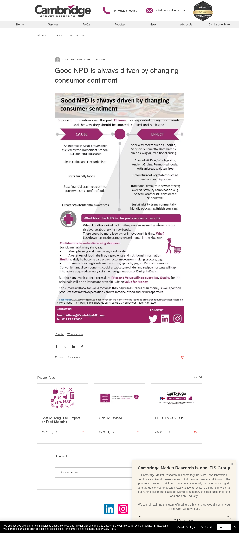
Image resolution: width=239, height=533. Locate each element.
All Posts (42, 35)
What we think (77, 35)
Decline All (206, 527)
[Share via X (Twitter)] (65, 346)
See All (198, 377)
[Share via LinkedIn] (73, 346)
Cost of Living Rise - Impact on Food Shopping (61, 419)
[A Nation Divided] (119, 398)
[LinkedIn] (109, 509)
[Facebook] (123, 509)
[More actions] (182, 59)
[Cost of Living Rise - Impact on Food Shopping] (62, 398)
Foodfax (58, 35)
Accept (224, 527)
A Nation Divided (110, 418)
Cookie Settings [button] (186, 527)
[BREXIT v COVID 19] (176, 398)
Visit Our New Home (184, 520)
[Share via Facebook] (56, 346)
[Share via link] (82, 346)
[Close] (235, 527)
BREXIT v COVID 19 (169, 418)
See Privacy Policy (106, 528)
